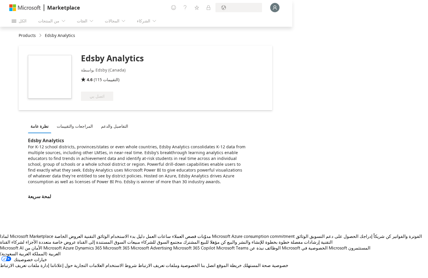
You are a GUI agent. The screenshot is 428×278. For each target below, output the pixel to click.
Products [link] (27, 35)
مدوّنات (204, 236)
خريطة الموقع (229, 265)
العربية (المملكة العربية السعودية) (30, 253)
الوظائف (273, 248)
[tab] (41, 126)
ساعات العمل (158, 236)
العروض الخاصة (68, 236)
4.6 (90, 79)
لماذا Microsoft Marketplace (26, 236)
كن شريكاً (382, 236)
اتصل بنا (208, 265)
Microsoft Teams (232, 248)
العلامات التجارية (89, 265)
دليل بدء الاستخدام (128, 236)
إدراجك (366, 236)
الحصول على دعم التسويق (333, 236)
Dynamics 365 (88, 248)
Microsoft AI (12, 248)
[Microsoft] (25, 7)
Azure (68, 248)
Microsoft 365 (116, 248)
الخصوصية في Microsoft (324, 248)
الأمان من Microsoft (43, 248)
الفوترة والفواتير (407, 236)
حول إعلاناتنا (61, 265)
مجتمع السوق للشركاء (161, 242)
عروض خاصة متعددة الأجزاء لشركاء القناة (38, 242)
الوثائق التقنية (96, 236)
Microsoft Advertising (151, 248)
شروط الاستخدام (121, 265)
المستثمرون (359, 248)
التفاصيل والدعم (114, 126)
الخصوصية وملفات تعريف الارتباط (169, 265)
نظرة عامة (40, 126)
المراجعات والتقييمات (75, 126)
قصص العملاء (184, 236)
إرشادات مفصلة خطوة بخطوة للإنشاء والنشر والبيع (273, 242)
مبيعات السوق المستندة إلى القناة (108, 242)
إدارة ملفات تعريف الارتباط (24, 265)
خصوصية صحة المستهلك (265, 265)
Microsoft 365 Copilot (194, 248)
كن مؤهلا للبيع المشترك (204, 242)
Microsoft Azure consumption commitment (254, 236)
